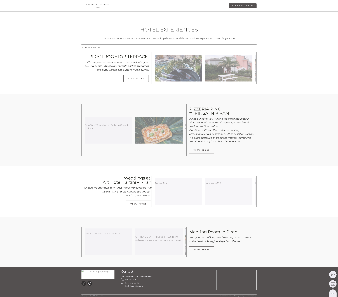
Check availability (243, 6)
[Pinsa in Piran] (159, 130)
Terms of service (225, 296)
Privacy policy (239, 296)
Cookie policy (252, 296)
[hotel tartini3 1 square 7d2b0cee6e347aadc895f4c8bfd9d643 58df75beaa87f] (178, 68)
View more (136, 78)
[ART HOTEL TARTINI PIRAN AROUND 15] (228, 68)
